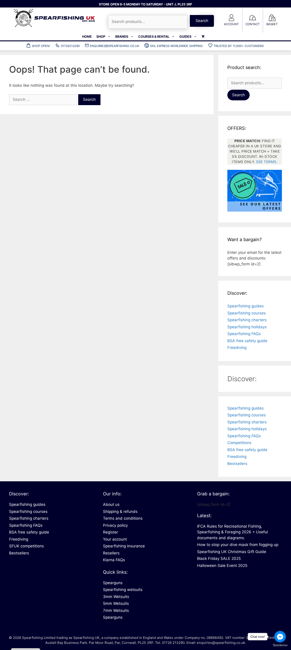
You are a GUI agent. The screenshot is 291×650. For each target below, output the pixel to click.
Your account (115, 539)
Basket (272, 24)
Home (87, 36)
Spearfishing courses (246, 313)
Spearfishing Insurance (124, 546)
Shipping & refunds (120, 511)
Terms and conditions (123, 518)
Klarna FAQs (114, 560)
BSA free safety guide (247, 341)
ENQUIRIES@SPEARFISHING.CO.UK (114, 46)
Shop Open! (41, 46)
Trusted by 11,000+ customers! (239, 46)
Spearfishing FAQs (244, 333)
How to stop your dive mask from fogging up (237, 544)
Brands (121, 36)
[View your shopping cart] (203, 36)
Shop (100, 36)
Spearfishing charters (247, 320)
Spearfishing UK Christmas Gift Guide (231, 551)
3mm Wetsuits (116, 596)
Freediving (236, 347)
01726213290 (70, 46)
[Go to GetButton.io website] (280, 645)
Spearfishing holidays (247, 327)
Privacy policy (115, 525)
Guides (185, 36)
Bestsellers (237, 463)
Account (231, 24)
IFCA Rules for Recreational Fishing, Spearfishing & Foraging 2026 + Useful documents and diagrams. (232, 532)
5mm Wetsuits (116, 603)
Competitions (239, 442)
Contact (253, 24)
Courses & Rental (153, 36)
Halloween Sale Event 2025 (222, 565)
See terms (266, 162)
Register (110, 532)
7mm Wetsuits (116, 610)
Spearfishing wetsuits (123, 589)
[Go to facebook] (280, 636)
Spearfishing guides (245, 306)
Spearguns (113, 583)
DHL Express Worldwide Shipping (176, 46)
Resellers (111, 553)
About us (111, 504)
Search (202, 20)
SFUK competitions (26, 546)
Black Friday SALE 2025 (219, 558)
